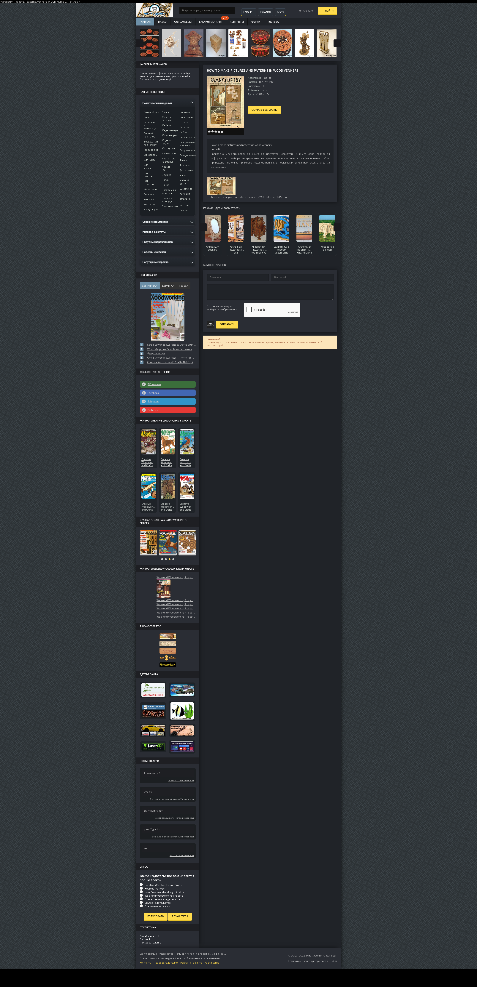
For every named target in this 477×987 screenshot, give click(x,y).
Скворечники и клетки (186, 143)
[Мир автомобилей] (153, 730)
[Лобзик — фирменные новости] (167, 643)
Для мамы (147, 166)
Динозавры (150, 154)
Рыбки (183, 132)
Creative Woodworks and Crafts (163, 885)
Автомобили (150, 111)
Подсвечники (168, 206)
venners (42, 1)
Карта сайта (212, 962)
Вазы (147, 116)
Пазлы (166, 179)
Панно (165, 184)
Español (265, 12)
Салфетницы (186, 137)
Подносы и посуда (167, 199)
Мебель (166, 125)
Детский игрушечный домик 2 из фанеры (172, 799)
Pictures (73, 1)
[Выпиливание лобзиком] (167, 651)
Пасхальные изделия (168, 191)
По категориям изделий (157, 103)
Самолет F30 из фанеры (181, 780)
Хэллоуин (185, 193)
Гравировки (150, 149)
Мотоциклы (168, 148)
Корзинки (149, 204)
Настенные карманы (168, 160)
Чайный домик (184, 182)
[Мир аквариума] (182, 711)
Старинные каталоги (157, 906)
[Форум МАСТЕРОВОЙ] (167, 636)
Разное (267, 77)
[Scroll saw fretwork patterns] (167, 664)
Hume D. (62, 1)
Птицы (184, 122)
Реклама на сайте (191, 962)
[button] (163, 588)
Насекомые (168, 153)
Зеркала (149, 194)
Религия (184, 127)
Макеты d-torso (166, 118)
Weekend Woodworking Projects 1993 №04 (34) (176, 612)
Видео (162, 21)
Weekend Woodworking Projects (164, 895)
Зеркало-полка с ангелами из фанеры (173, 836)
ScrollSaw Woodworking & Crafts (164, 892)
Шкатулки (186, 188)
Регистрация (305, 10)
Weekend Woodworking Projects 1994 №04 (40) (176, 608)
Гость (264, 90)
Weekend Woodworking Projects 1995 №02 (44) (176, 577)
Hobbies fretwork (155, 888)
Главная (145, 21)
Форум (255, 21)
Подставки (186, 116)
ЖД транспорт (150, 183)
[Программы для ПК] (182, 747)
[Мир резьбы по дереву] (153, 711)
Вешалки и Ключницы (150, 125)
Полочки (185, 111)
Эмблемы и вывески (185, 201)
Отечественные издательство (163, 899)
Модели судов (166, 142)
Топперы (185, 165)
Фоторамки (186, 170)
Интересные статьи (154, 231)
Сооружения (186, 150)
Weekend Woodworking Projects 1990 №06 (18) (176, 616)
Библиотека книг (210, 21)
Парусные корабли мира (158, 241)
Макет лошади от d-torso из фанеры (174, 817)
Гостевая (274, 21)
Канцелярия (150, 209)
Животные (150, 189)
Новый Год (166, 168)
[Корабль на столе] (153, 689)
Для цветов (148, 174)
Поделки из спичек (154, 251)
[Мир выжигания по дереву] (182, 730)
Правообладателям (166, 962)
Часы (183, 175)
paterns (31, 1)
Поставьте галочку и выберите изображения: (222, 308)
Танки (183, 160)
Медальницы (168, 130)
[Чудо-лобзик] (167, 658)
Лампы (166, 111)
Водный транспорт (150, 135)
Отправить (227, 324)
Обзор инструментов (155, 221)
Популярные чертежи (156, 261)
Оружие (166, 174)
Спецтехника (186, 155)
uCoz (334, 960)
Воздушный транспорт (150, 143)
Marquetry (217, 196)
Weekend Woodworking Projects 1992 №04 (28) (176, 604)
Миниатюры (168, 135)
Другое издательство (158, 902)
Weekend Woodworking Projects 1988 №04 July (176, 600)
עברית (280, 12)
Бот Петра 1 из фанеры (182, 855)
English (248, 12)
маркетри (20, 1)
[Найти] (231, 10)
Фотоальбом (183, 21)
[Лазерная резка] (153, 746)
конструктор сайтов (316, 960)
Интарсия (149, 199)
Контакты (237, 21)
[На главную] (154, 10)
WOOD (52, 1)
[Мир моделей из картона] (182, 690)
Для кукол (150, 159)
